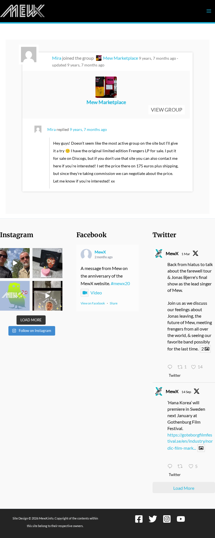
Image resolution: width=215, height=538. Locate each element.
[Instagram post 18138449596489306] (15, 296)
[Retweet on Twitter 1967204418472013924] (181, 466)
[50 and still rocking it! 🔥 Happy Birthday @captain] (47, 296)
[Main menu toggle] (208, 11)
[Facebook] (139, 519)
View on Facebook (93, 303)
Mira (56, 58)
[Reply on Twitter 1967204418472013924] (171, 466)
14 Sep (186, 392)
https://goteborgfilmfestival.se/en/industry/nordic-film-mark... (190, 441)
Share (114, 303)
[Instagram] (167, 519)
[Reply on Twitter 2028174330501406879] (171, 367)
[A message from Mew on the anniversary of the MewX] (15, 263)
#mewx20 (120, 283)
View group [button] (166, 110)
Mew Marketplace (120, 58)
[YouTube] (181, 519)
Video (96, 292)
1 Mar (185, 254)
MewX (100, 252)
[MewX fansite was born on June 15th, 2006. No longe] (47, 263)
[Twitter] (153, 519)
